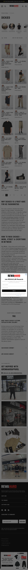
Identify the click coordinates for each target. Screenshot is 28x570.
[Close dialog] (26, 274)
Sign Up (14, 290)
